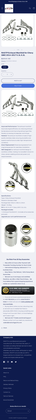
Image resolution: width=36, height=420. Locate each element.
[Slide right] (22, 50)
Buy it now (18, 85)
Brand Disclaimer (8, 400)
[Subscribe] (28, 411)
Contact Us (6, 392)
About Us (6, 372)
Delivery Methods (8, 384)
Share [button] (5, 328)
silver (4, 67)
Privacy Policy (7, 388)
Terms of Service (8, 396)
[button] (2, 8)
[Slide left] (14, 50)
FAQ (4, 376)
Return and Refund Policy (10, 380)
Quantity (3, 71)
